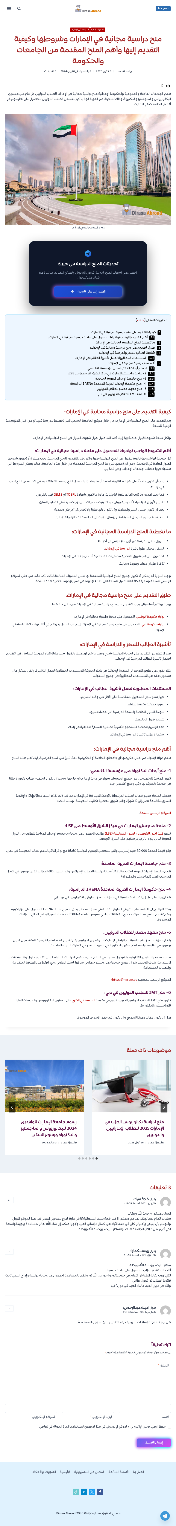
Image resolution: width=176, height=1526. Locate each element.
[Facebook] (100, 1492)
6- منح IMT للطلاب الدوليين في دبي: (125, 394)
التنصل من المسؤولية (89, 1472)
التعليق (163, 1366)
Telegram (163, 8)
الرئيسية (65, 1472)
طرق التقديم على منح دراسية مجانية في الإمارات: (125, 347)
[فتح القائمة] (9, 8)
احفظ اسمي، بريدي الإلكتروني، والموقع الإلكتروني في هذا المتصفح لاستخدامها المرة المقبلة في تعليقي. (102, 1427)
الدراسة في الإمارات (80, 29)
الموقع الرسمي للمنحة (155, 813)
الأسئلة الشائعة (118, 1472)
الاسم (164, 1417)
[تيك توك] (76, 1492)
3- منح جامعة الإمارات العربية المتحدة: (124, 378)
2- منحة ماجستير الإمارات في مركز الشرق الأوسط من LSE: (111, 373)
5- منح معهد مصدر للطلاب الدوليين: (125, 389)
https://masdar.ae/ (124, 979)
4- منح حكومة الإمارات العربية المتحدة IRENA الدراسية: (112, 384)
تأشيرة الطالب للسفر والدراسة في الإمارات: (129, 353)
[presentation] (131, 1086)
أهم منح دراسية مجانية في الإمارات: (134, 363)
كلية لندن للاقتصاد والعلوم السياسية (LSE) (134, 833)
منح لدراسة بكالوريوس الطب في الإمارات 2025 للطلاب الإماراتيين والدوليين (134, 1128)
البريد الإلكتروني (101, 1417)
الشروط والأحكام (44, 1472)
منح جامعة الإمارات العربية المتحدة (134, 864)
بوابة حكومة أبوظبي (150, 616)
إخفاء (140, 320)
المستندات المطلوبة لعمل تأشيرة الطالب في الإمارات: (114, 358)
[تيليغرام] (84, 1492)
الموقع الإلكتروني (44, 1417)
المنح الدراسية (98, 29)
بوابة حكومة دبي (153, 624)
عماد (119, 71)
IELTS (57, 494)
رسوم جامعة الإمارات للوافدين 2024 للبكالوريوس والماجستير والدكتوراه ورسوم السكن (49, 1128)
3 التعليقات (50, 71)
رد (9, 1200)
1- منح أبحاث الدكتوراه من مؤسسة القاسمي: (120, 368)
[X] (92, 1492)
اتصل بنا (138, 1472)
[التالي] (12, 1107)
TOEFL (71, 494)
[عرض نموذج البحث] (19, 8)
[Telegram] (165, 1516)
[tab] (97, 1158)
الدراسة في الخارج (83, 1000)
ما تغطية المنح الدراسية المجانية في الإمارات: (127, 342)
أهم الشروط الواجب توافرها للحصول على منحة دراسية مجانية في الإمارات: (101, 337)
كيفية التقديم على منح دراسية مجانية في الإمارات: (125, 332)
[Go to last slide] (164, 1107)
